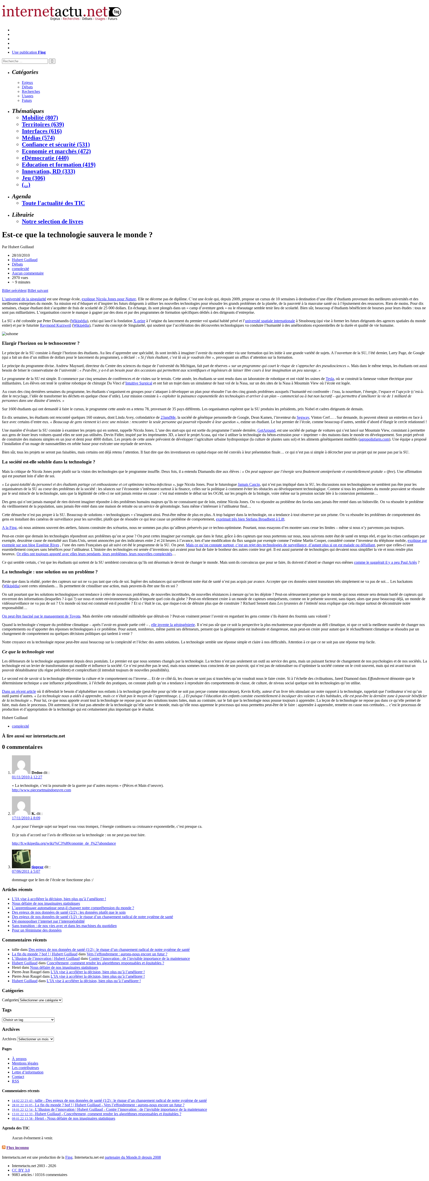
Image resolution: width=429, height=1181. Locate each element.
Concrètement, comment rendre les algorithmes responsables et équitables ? (105, 963)
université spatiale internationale (270, 321)
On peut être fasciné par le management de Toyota (41, 616)
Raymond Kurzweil (55, 325)
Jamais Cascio (249, 484)
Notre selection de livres (52, 221)
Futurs (27, 100)
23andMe (168, 417)
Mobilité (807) (40, 117)
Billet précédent (14, 290)
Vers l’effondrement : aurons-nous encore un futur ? (127, 954)
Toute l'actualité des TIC (53, 203)
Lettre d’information (27, 1072)
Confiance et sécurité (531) (56, 144)
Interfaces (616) (42, 131)
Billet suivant (38, 290)
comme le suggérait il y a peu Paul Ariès (385, 562)
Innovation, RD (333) (48, 171)
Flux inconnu (17, 1148)
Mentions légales (25, 1063)
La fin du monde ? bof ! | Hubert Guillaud (44, 954)
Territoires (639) (43, 124)
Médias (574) (38, 138)
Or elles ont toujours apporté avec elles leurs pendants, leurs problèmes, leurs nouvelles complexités (94, 554)
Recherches (31, 91)
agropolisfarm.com (374, 439)
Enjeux (27, 82)
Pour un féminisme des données (37, 930)
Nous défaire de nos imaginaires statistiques (46, 903)
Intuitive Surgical (138, 383)
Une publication (29, 52)
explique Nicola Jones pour (109, 299)
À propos (19, 1059)
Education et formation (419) (59, 164)
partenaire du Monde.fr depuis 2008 (133, 1157)
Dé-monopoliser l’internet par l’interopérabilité (48, 921)
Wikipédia (79, 321)
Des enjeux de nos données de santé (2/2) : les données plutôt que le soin (69, 912)
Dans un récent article (19, 691)
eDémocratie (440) (45, 158)
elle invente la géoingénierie (173, 625)
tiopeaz (37, 867)
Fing (68, 1157)
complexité (20, 269)
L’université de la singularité (24, 299)
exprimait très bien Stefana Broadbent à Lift (250, 519)
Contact (18, 1077)
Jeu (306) (33, 178)
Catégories (10, 1000)
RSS (15, 1081)
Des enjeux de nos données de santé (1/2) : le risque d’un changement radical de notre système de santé (92, 917)
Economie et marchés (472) (56, 151)
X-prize (139, 321)
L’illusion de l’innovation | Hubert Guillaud (46, 958)
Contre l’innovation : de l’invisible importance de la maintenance (139, 958)
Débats (27, 87)
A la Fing (9, 527)
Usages (27, 96)
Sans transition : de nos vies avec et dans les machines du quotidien (64, 926)
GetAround (266, 430)
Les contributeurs (25, 1068)
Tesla (330, 379)
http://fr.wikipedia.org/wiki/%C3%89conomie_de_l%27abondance (64, 843)
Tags (6, 1009)
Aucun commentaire (28, 273)
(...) (26, 184)
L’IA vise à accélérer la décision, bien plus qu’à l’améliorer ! (59, 899)
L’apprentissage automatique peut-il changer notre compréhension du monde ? (73, 908)
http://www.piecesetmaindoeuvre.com (41, 790)
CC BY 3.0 (21, 1170)
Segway (303, 417)
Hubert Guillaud (24, 260)
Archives (9, 1039)
